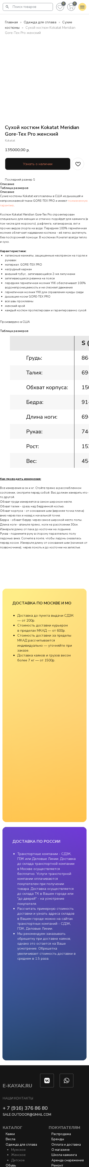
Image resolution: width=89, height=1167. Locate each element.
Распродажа (61, 1134)
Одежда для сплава (40, 22)
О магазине (60, 1149)
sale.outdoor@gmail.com (27, 1114)
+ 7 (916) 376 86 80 (25, 1108)
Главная (11, 22)
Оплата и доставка (66, 1144)
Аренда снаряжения (67, 1160)
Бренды (57, 1139)
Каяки (10, 1134)
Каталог (12, 1127)
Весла (10, 1139)
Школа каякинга (64, 1155)
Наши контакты (18, 1098)
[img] (7, 7)
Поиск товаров (24, 6)
